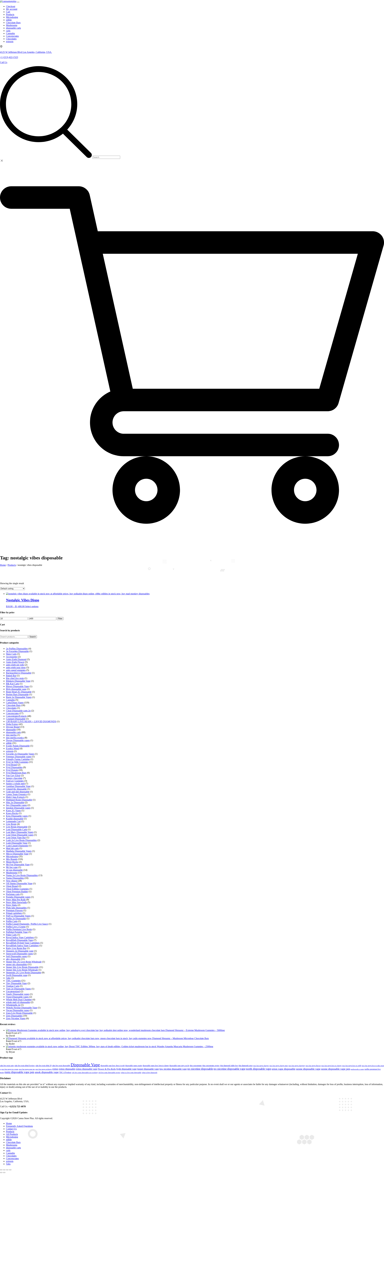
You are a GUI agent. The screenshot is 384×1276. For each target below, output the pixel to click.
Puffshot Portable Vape (17, 932)
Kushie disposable (14, 818)
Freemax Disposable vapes (18, 756)
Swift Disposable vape (16, 975)
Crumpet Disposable (15, 718)
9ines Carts (11, 654)
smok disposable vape (47, 1072)
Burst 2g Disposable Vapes (19, 697)
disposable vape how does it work (112, 1066)
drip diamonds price (245, 1066)
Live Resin (11, 824)
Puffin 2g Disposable (16, 918)
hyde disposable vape (126, 1069)
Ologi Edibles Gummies (17, 889)
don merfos (11, 735)
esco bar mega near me (27, 1069)
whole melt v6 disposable (18, 1002)
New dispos (11, 880)
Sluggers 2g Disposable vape (19, 951)
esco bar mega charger (261, 1065)
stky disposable (13, 959)
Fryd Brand (11, 764)
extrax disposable (67, 1069)
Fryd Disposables (14, 767)
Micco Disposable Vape (17, 853)
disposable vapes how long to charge (156, 1066)
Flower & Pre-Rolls (107, 1069)
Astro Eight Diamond (16, 659)
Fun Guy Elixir (13, 775)
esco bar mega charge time (278, 1065)
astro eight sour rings (16, 667)
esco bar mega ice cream (9, 1069)
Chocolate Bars (13, 705)
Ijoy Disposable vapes (16, 805)
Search (33, 637)
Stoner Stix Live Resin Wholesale (22, 970)
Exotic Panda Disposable (18, 745)
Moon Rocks (12, 862)
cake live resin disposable (61, 1066)
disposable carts (13, 732)
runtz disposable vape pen (19, 1072)
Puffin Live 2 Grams (16, 926)
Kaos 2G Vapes (13, 810)
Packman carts (13, 894)
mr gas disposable (14, 870)
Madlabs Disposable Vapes (19, 851)
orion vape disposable (283, 1068)
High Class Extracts (15, 797)
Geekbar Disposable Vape (18, 786)
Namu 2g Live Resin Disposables (22, 875)
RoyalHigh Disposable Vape (19, 940)
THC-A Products (65, 1072)
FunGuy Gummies (15, 781)
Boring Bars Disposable (17, 694)
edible (9, 743)
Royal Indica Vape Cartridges (20, 937)
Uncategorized (13, 991)
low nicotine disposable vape (173, 1069)
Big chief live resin (15, 678)
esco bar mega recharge (43, 1069)
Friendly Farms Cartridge (18, 759)
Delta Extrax (12, 724)
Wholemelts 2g (13, 1005)
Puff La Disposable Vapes (18, 916)
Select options (31, 606)
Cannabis (10, 700)
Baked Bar (11, 675)
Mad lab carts (12, 848)
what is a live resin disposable (131, 1072)
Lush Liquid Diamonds (17, 845)
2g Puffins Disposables (17, 648)
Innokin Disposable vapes (18, 808)
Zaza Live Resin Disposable (19, 1013)
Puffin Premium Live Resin (19, 929)
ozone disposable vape (308, 1068)
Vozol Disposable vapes (17, 997)
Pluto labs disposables (16, 907)
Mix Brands (11, 859)
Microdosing (12, 856)
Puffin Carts (11, 921)
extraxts (9, 751)
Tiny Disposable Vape (16, 983)
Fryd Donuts (12, 770)
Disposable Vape (85, 1064)
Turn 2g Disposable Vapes (18, 988)
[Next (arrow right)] (4, 1172)
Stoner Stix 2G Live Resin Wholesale (24, 961)
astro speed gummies (16, 670)
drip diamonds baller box (229, 1066)
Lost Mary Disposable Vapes (19, 832)
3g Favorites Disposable (17, 651)
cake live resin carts (7, 1066)
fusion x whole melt (15, 783)
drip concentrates (196, 1066)
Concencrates (12, 713)
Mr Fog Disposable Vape (18, 864)
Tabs (8, 978)
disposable (11, 729)
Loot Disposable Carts (16, 829)
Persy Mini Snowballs (16, 902)
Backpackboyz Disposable (18, 673)
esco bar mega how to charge (331, 1065)
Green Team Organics (16, 794)
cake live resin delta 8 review (24, 1066)
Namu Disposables (15, 878)
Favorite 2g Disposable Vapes (20, 754)
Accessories (11, 656)
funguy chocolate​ (14, 778)
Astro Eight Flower (15, 662)
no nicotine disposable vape (229, 1068)
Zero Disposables (14, 1015)
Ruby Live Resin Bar (16, 948)
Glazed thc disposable (16, 789)
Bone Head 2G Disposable (19, 691)
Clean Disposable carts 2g (18, 710)
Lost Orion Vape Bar (16, 837)
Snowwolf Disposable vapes (19, 953)
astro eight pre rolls (15, 664)
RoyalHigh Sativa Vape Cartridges (22, 945)
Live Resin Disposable (16, 826)
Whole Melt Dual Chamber (19, 999)
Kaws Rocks (12, 813)
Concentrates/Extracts (16, 716)
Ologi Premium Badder (17, 891)
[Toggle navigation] (18, 2)
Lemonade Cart (13, 821)
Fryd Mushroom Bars (16, 772)
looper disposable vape (148, 1069)
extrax (55, 1069)
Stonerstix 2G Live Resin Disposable (23, 972)
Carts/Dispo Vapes (15, 702)
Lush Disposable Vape (16, 843)
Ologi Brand (12, 886)
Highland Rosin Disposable (19, 799)
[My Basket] (192, 546)
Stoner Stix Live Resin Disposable (22, 967)
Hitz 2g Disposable (15, 802)
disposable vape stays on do (179, 1066)
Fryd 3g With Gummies (17, 762)
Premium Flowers (14, 910)
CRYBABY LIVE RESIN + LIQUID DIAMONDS (31, 721)
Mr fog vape (12, 867)
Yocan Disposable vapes (17, 1010)
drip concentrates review (211, 1066)
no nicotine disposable (200, 1068)
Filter (60, 618)
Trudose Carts (12, 986)
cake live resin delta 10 (43, 1066)
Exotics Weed (12, 748)
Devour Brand (13, 727)
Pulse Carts (11, 934)
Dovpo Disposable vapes (18, 740)
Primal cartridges (14, 913)
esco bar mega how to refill (351, 1065)
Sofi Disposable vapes (16, 956)
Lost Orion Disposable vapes (19, 835)
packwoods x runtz (357, 1069)
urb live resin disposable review (109, 1072)
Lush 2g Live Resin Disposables (21, 840)
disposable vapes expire (133, 1066)
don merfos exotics (15, 737)
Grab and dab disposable (17, 791)
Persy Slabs (11, 905)
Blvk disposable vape (16, 689)
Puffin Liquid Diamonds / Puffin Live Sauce (27, 924)
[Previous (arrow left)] (1, 1172)
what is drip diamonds (149, 1072)
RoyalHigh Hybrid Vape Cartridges (23, 943)
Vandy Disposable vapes (17, 994)
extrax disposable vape (86, 1069)
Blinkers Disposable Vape (18, 681)
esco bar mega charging (296, 1065)
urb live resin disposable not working (85, 1072)
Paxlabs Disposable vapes (18, 897)
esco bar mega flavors (313, 1065)
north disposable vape (258, 1068)
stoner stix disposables (16, 964)
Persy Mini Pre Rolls (16, 899)
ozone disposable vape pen (335, 1068)
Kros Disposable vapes (17, 816)
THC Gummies (13, 980)
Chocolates (11, 708)
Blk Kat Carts (12, 683)
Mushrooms (11, 872)
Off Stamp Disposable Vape (19, 883)
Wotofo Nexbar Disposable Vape (21, 1007)
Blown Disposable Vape (17, 686)
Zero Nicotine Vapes (16, 1018)
